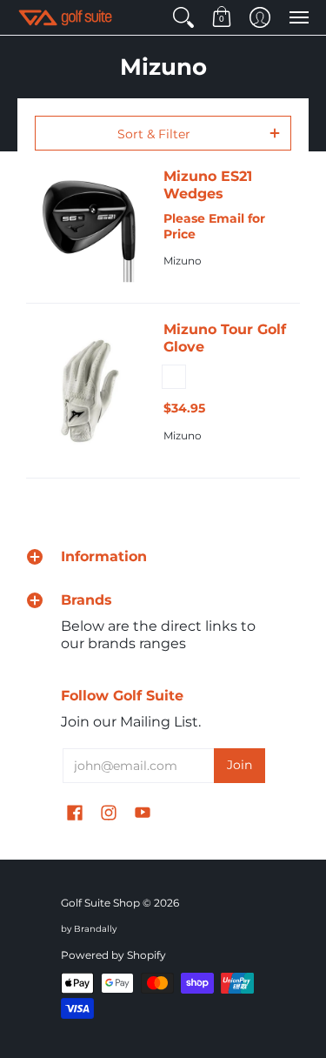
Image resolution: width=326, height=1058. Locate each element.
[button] (183, 17)
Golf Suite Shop (100, 902)
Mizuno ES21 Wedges (207, 185)
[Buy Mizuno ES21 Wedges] (90, 227)
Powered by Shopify (113, 954)
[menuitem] (183, 17)
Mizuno (182, 260)
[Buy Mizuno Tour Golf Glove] (90, 390)
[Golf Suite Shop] (65, 17)
